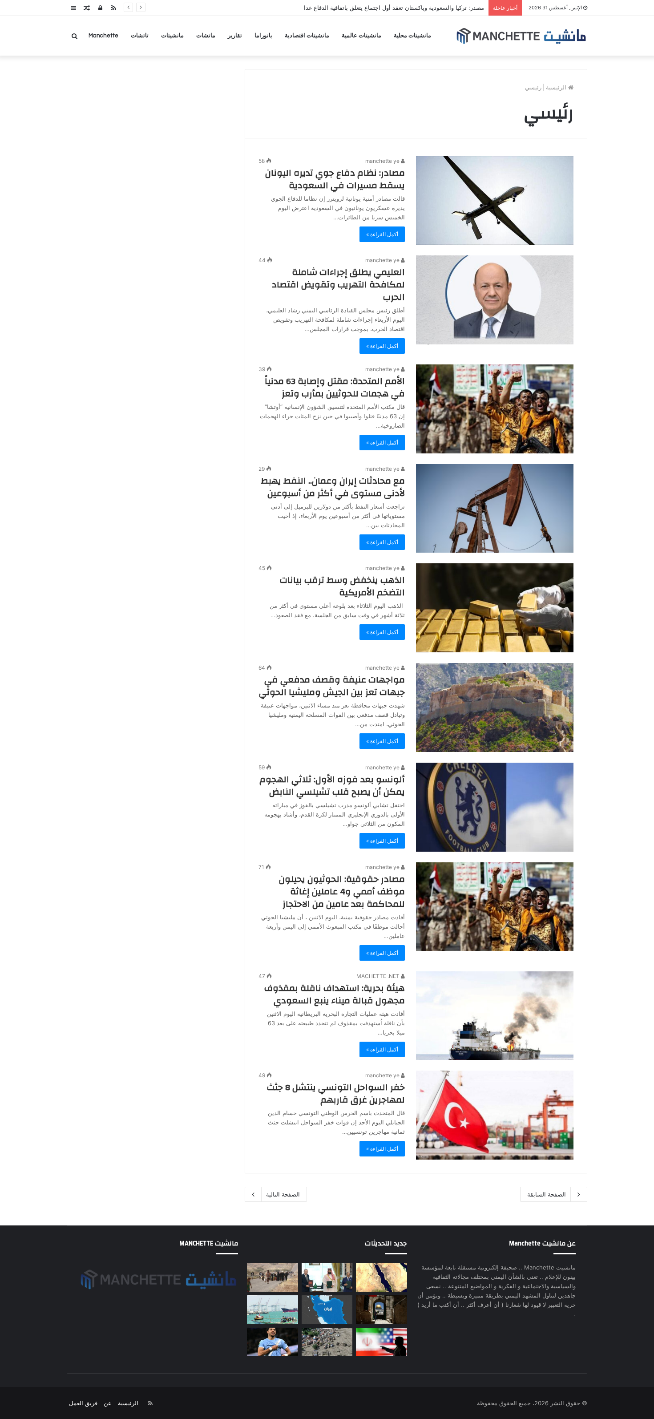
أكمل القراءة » (382, 234)
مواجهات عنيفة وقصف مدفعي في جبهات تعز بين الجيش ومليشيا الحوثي (332, 685)
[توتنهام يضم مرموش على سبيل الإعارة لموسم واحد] (272, 1342)
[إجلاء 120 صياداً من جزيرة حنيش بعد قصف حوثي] (272, 1309)
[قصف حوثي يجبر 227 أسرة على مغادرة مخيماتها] (272, 1277)
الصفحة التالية (283, 1194)
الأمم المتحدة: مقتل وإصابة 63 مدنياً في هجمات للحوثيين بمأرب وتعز (335, 387)
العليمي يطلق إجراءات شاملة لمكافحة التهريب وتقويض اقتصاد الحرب (338, 284)
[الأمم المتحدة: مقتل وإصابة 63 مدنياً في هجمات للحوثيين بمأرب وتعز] (494, 408)
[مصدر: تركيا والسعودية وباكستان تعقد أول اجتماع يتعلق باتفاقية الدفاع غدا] (327, 1277)
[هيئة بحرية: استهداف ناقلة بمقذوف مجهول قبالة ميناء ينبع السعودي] (494, 1015)
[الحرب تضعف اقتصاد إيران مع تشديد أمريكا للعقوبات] (327, 1309)
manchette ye (383, 161)
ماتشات (205, 35)
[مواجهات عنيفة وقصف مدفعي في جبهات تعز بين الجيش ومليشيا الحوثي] (494, 707)
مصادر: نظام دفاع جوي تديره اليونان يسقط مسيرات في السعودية (335, 179)
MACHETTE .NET (378, 976)
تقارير (235, 35)
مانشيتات (172, 35)
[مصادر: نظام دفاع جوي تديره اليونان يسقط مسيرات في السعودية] (494, 200)
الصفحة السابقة (546, 1194)
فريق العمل (83, 1403)
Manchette (103, 35)
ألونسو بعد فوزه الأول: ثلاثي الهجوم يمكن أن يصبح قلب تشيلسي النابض (332, 785)
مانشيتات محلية (412, 35)
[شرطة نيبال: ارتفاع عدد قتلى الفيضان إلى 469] (327, 1342)
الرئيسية (557, 87)
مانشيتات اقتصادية (307, 35)
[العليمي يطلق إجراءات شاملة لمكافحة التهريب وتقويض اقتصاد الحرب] (494, 299)
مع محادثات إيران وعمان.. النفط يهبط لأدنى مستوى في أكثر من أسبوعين (333, 487)
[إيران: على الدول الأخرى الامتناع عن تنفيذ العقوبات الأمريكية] (381, 1342)
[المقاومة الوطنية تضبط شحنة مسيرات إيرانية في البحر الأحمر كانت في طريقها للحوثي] (381, 1277)
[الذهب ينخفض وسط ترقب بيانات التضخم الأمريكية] (494, 607)
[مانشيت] (521, 36)
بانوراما (263, 35)
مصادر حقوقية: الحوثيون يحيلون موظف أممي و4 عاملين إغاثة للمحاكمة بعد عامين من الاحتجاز (342, 891)
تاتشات (140, 35)
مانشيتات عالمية (361, 35)
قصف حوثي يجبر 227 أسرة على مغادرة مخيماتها (424, 7)
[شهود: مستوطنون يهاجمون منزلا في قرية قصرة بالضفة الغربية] (381, 1309)
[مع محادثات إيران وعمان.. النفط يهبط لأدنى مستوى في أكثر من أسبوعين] (494, 508)
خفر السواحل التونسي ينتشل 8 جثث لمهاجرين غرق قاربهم (336, 1093)
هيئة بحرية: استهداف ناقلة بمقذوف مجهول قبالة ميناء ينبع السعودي (334, 994)
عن (108, 1403)
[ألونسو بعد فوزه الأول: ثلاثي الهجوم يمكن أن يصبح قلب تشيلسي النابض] (494, 807)
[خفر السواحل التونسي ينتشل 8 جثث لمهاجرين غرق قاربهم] (494, 1115)
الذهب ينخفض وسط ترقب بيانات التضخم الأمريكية (342, 586)
